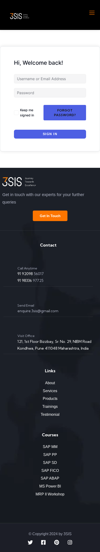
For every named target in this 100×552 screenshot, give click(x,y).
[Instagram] (70, 542)
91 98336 (25, 280)
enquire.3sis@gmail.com (37, 310)
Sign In (50, 134)
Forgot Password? (65, 112)
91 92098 (25, 273)
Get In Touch (50, 216)
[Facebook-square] (43, 542)
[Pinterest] (56, 542)
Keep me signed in (27, 112)
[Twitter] (30, 542)
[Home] (19, 181)
